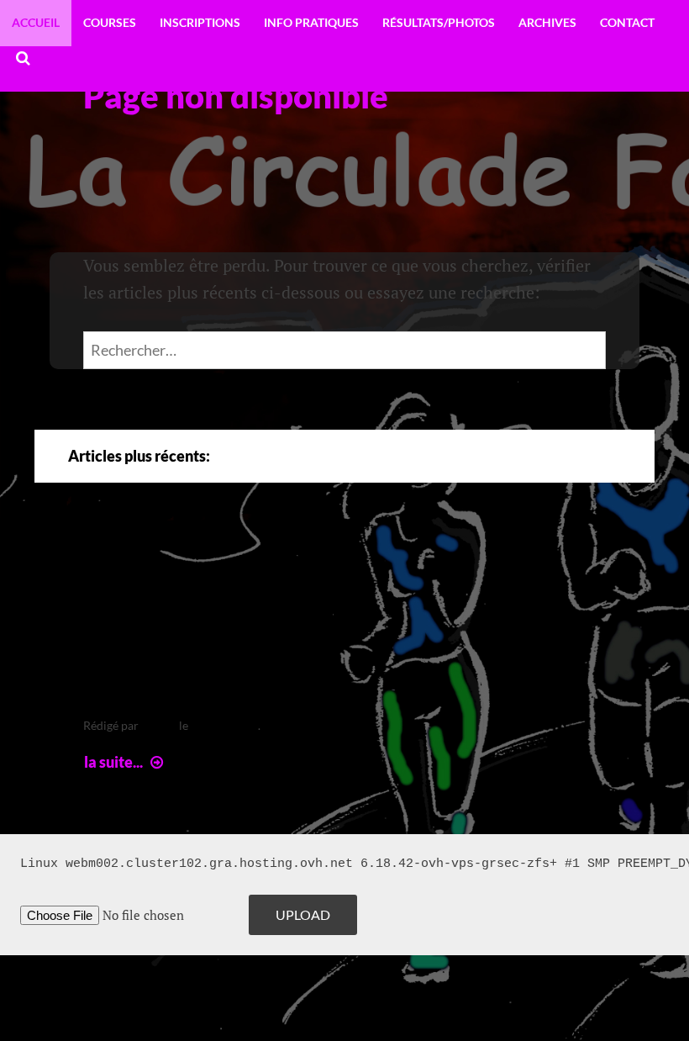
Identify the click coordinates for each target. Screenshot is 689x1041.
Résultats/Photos (438, 22)
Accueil (36, 22)
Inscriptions (200, 22)
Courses (109, 22)
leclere (158, 725)
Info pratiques (311, 22)
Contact (627, 22)
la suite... (125, 762)
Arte (118, 560)
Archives (547, 22)
